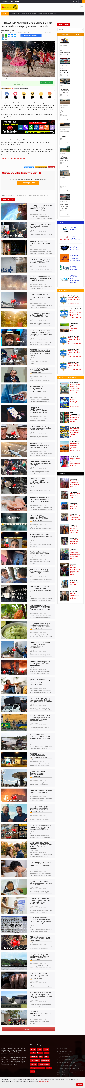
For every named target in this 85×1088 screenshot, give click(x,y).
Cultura (47, 1053)
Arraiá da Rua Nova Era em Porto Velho (74, 506)
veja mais (78, 34)
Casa (61, 181)
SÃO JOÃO (40, 195)
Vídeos (33, 1071)
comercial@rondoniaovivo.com (67, 1065)
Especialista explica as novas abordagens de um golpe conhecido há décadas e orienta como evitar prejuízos (41, 581)
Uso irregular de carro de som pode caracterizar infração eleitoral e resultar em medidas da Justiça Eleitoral (40, 710)
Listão (46, 1056)
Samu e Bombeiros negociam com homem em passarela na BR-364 (40, 13)
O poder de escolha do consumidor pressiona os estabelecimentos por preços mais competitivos (39, 401)
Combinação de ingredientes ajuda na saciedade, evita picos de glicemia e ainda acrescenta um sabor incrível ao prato (41, 636)
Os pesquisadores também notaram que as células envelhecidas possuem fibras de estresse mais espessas (41, 986)
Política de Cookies (44, 1081)
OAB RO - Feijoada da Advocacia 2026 (75, 495)
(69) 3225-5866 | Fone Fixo (66, 1051)
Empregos (33, 1064)
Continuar (79, 1084)
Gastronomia (34, 631)
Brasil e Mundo (34, 723)
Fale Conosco (63, 1048)
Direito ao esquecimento (41, 167)
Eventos (49, 1068)
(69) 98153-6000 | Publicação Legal (68, 1060)
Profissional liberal (63, 46)
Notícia (46, 195)
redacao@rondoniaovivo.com (67, 1062)
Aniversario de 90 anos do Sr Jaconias (75, 584)
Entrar (11, 1)
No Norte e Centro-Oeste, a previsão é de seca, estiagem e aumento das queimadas (41, 270)
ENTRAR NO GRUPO (47, 82)
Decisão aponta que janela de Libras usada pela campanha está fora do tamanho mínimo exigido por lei (39, 819)
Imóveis (62, 153)
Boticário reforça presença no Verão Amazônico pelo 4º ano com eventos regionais (75, 388)
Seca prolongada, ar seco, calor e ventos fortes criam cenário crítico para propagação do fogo (41, 288)
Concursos (34, 1056)
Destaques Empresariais (37, 1068)
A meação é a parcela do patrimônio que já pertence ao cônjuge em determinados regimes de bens (41, 509)
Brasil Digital (73, 269)
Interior (33, 1053)
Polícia (32, 230)
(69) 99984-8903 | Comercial (66, 1057)
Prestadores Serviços (64, 106)
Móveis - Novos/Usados (64, 130)
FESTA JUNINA (32, 195)
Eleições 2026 (34, 814)
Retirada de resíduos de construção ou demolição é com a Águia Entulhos (75, 403)
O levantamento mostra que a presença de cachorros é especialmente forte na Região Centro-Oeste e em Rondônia (40, 692)
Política (32, 704)
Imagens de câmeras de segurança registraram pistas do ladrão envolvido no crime (41, 837)
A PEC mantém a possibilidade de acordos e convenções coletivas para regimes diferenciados (40, 380)
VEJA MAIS (28, 1029)
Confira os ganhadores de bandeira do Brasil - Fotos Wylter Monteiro (75, 554)
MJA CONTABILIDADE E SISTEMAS (75, 280)
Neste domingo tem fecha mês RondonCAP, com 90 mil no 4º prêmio (75, 432)
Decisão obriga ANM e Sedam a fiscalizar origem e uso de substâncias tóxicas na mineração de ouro (41, 967)
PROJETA (73, 229)
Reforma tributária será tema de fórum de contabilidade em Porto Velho (75, 461)
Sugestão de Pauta (29, 167)
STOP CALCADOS (75, 240)
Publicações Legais (44, 1064)
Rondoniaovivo (10, 195)
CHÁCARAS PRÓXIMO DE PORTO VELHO (64, 159)
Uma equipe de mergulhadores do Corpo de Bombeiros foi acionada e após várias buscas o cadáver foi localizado (41, 253)
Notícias (33, 1049)
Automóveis (63, 65)
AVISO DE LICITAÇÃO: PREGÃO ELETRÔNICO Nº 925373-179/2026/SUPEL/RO (75, 314)
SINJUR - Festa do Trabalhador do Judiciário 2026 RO (75, 517)
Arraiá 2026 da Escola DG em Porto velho (74, 541)
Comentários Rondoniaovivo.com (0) (21, 173)
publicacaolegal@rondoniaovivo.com (69, 1068)
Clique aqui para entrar (28, 183)
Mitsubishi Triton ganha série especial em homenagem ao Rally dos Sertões (75, 447)
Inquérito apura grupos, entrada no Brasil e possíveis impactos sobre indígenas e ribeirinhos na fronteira (41, 748)
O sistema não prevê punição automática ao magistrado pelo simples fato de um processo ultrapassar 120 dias (41, 600)
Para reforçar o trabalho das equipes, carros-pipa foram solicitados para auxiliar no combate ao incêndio (40, 673)
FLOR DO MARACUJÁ (20, 195)
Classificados (45, 1060)
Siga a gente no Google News (29, 36)
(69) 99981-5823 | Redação (66, 1054)
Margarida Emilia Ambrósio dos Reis (74, 328)
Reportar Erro (51, 167)
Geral (32, 212)
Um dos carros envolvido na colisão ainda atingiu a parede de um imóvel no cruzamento (41, 948)
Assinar (17, 1)
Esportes (39, 1053)
